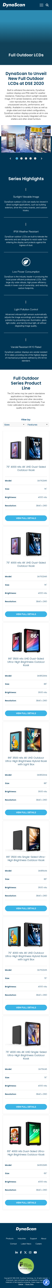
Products (10, 1238)
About (43, 1238)
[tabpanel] (26, 139)
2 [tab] (21, 158)
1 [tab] (17, 158)
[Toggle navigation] (41, 5)
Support (33, 1238)
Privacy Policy (29, 1284)
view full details (26, 518)
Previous (10, 158)
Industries (22, 1238)
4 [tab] (30, 158)
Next (41, 158)
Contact (13, 1243)
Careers (38, 1243)
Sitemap (20, 1284)
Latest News (26, 1243)
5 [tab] (35, 158)
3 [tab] (26, 158)
